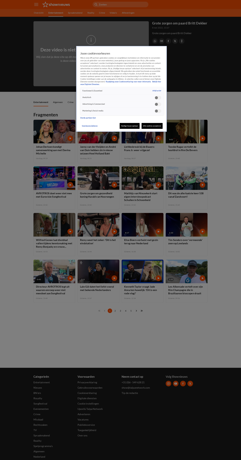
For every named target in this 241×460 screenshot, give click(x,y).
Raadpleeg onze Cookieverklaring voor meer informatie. (129, 82)
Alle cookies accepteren (152, 126)
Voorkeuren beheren (89, 126)
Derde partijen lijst (88, 118)
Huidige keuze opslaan (129, 126)
